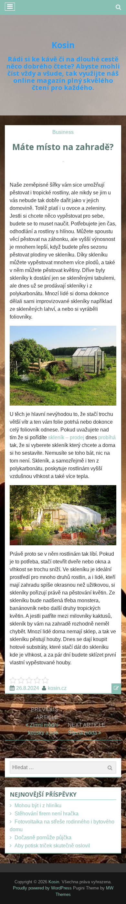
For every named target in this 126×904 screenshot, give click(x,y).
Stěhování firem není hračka (47, 813)
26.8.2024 (27, 688)
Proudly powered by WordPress (42, 888)
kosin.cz (57, 688)
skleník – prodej (66, 437)
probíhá (106, 437)
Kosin (63, 45)
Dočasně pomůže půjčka (43, 837)
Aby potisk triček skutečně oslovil (52, 845)
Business (63, 132)
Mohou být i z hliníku (38, 805)
